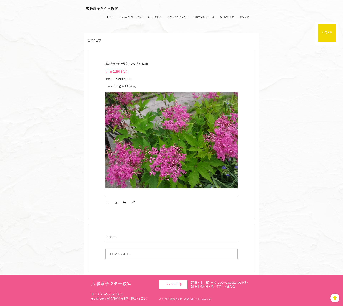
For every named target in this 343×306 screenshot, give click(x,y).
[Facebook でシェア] (107, 202)
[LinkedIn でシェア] (124, 202)
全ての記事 (94, 40)
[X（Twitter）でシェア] (116, 202)
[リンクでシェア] (133, 202)
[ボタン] (334, 298)
